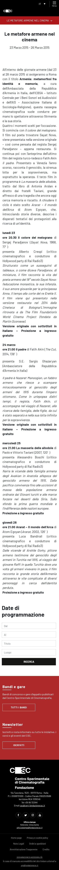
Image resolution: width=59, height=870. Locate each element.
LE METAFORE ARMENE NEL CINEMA (28, 20)
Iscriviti (18, 745)
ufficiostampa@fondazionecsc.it (29, 828)
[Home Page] (7, 11)
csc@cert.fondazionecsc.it (32, 805)
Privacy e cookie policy (37, 837)
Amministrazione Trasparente (23, 849)
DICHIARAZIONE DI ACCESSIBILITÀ (29, 857)
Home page (16, 837)
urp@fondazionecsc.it (29, 865)
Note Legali (18, 843)
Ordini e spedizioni (37, 843)
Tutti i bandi (19, 707)
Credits (46, 849)
